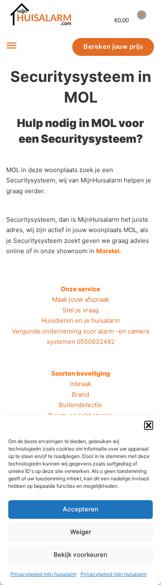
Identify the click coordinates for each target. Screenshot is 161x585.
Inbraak (80, 384)
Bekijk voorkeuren (80, 555)
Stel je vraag (80, 310)
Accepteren (80, 509)
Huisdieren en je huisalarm (80, 320)
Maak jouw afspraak (80, 299)
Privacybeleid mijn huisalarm (43, 574)
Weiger (80, 532)
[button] (148, 425)
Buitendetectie (80, 405)
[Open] (12, 45)
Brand (80, 394)
